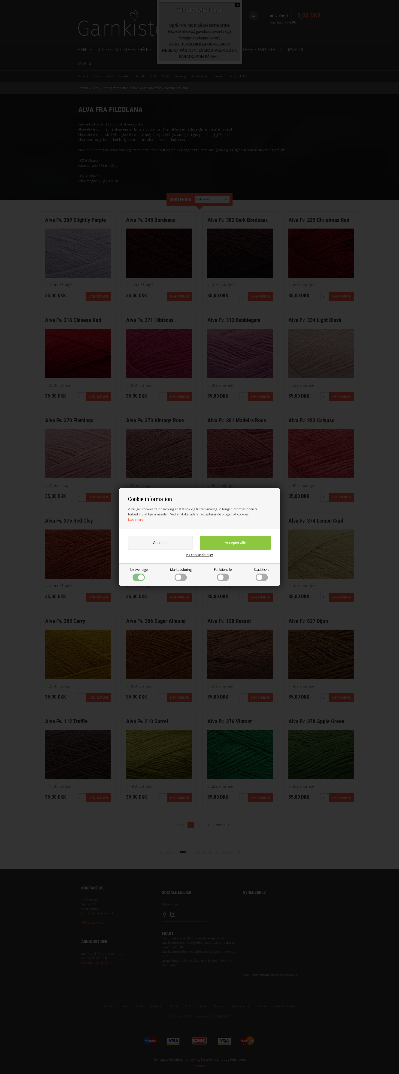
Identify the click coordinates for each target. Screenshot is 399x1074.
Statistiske (261, 569)
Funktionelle (223, 569)
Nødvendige (139, 569)
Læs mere (135, 519)
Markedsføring (181, 569)
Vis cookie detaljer (199, 554)
